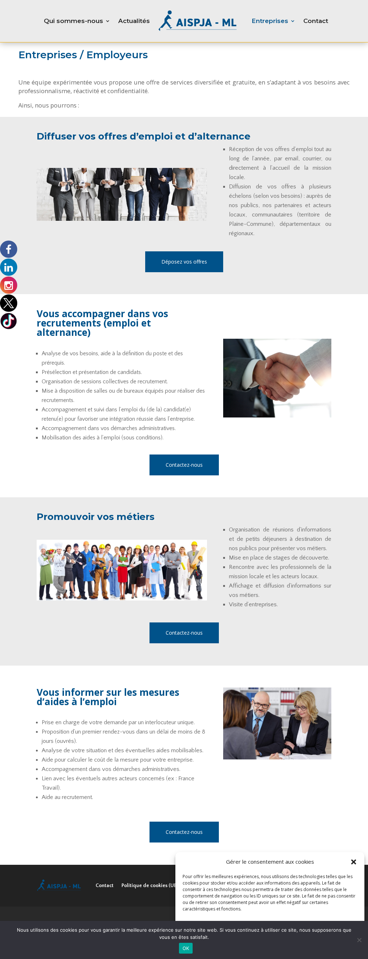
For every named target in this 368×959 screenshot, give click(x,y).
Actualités (134, 20)
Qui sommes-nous (73, 20)
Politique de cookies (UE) (149, 886)
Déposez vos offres (184, 261)
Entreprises (270, 20)
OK (186, 948)
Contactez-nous (184, 464)
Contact (315, 20)
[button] (353, 862)
